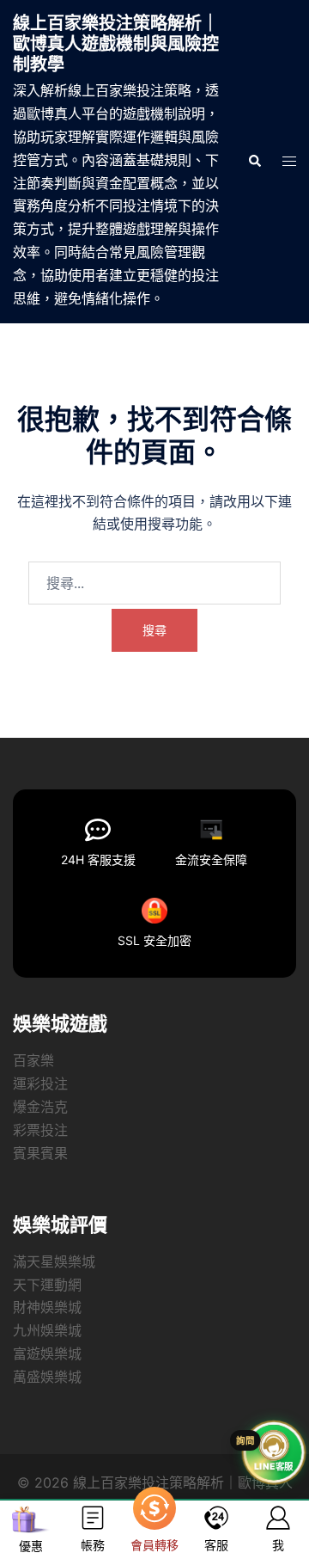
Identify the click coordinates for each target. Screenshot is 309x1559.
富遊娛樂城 (47, 1353)
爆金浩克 (40, 1106)
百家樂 (33, 1060)
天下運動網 (47, 1284)
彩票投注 (40, 1130)
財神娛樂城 (47, 1307)
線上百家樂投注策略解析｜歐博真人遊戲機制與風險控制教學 (116, 44)
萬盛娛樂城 (47, 1376)
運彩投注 (40, 1083)
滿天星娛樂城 (54, 1261)
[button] (254, 162)
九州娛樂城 (47, 1330)
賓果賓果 (40, 1153)
